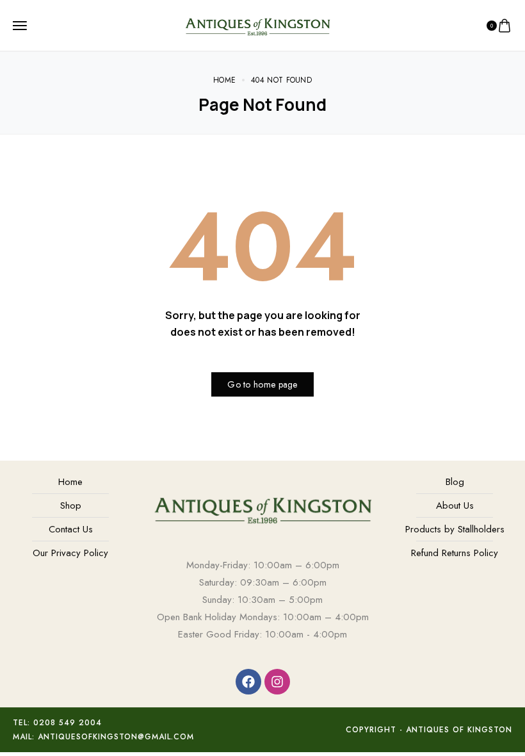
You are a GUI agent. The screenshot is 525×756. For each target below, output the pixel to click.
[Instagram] (277, 681)
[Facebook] (248, 681)
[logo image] (257, 24)
